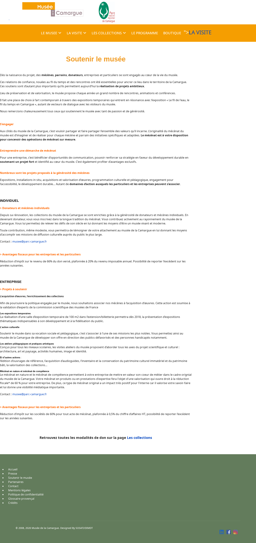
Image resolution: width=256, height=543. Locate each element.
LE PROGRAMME (144, 33)
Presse (12, 473)
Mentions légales (19, 490)
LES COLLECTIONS (107, 33)
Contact (13, 486)
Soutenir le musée (20, 478)
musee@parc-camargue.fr (29, 241)
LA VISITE (74, 33)
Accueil (12, 469)
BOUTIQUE (172, 33)
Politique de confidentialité (26, 494)
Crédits (13, 503)
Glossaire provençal (21, 499)
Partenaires (16, 482)
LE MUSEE (49, 33)
